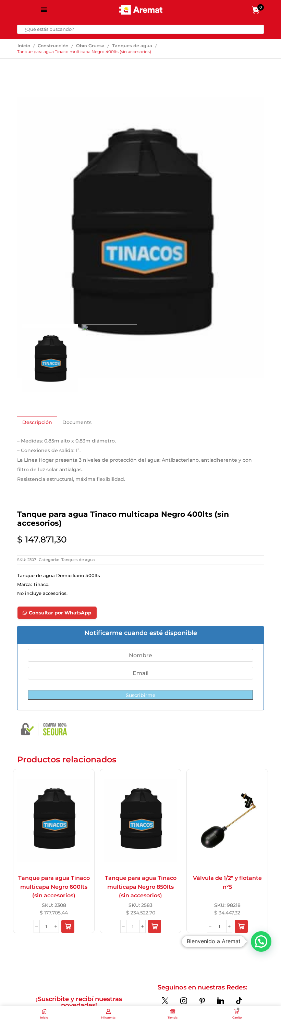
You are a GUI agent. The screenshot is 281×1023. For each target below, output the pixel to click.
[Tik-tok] (239, 1000)
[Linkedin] (220, 1000)
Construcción (53, 45)
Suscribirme (141, 695)
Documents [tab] (76, 422)
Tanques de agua (132, 45)
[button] (67, 926)
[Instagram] (183, 1000)
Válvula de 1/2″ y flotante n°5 (227, 882)
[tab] (37, 422)
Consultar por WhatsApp (60, 613)
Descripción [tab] (37, 422)
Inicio (23, 45)
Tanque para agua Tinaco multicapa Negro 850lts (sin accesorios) (140, 887)
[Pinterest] (202, 1000)
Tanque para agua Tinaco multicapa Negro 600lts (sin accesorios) (54, 887)
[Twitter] (165, 1000)
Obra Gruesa (90, 45)
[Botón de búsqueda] (259, 29)
